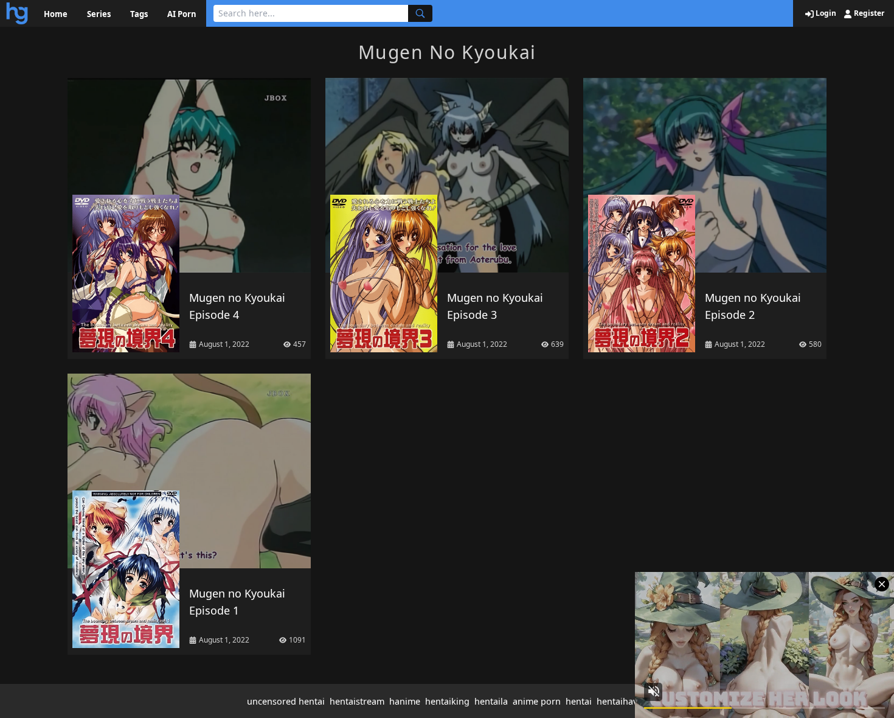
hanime (404, 701)
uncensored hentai (286, 701)
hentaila (491, 701)
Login (825, 13)
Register (868, 13)
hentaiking (447, 701)
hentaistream (357, 701)
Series (99, 14)
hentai (579, 701)
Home (56, 14)
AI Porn (181, 14)
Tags (139, 14)
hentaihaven (622, 701)
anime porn (537, 701)
